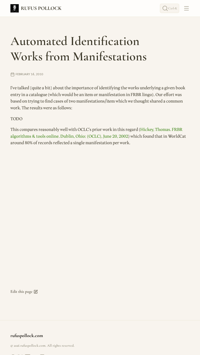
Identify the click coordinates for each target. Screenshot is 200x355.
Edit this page (21, 291)
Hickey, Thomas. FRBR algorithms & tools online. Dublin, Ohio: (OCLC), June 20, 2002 (96, 133)
